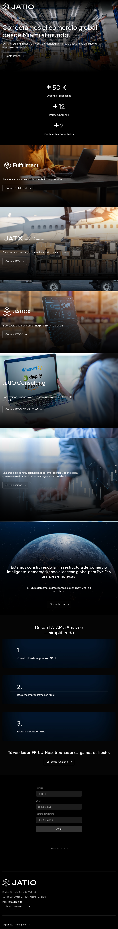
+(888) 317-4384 (22, 906)
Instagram (21, 924)
